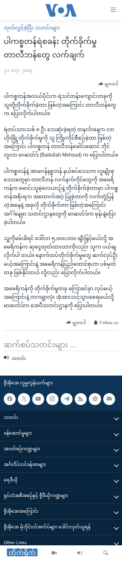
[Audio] (79, 553)
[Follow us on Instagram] (52, 399)
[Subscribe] (109, 399)
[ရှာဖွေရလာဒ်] (105, 553)
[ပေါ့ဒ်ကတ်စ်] (95, 399)
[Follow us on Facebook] (10, 399)
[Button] (108, 84)
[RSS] (81, 399)
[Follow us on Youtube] (38, 399)
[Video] (54, 553)
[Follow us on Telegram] (67, 399)
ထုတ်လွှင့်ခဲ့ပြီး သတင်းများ (32, 27)
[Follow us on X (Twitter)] (24, 399)
